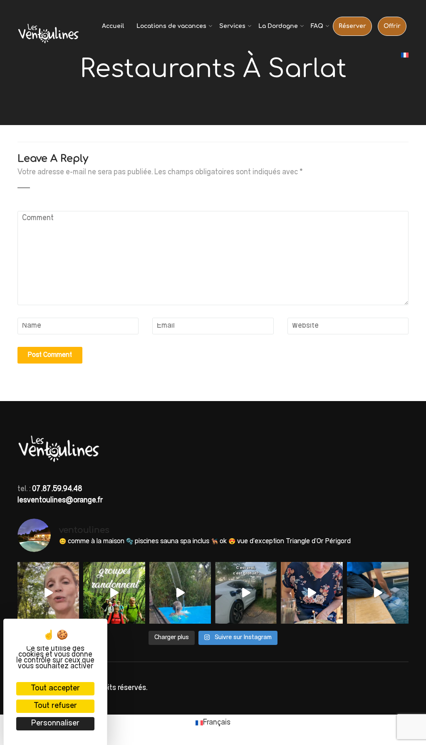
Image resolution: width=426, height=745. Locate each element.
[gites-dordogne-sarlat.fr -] (48, 36)
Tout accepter (55, 688)
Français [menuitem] (216, 723)
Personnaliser (55, 723)
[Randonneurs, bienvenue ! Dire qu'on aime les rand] (114, 593)
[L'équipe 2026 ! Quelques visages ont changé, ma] (378, 593)
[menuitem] (405, 55)
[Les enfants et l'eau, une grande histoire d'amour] (180, 593)
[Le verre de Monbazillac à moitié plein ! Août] (48, 593)
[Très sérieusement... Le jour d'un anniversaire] (311, 593)
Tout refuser (55, 706)
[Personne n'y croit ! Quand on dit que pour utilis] (246, 593)
